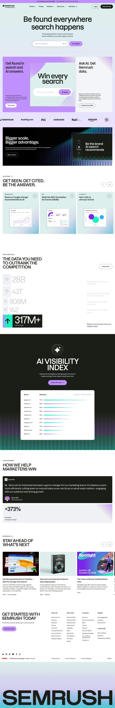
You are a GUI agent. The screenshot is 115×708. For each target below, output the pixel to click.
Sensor (69, 641)
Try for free (11, 105)
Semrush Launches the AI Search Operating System (54, 580)
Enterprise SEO (71, 620)
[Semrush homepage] (8, 6)
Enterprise (71, 6)
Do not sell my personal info (86, 636)
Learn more (106, 266)
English (109, 658)
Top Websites (71, 636)
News (84, 622)
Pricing (41, 6)
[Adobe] (4, 658)
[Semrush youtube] (13, 654)
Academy (100, 620)
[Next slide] (109, 184)
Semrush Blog (102, 633)
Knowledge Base (103, 617)
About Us (85, 617)
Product (31, 6)
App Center (70, 633)
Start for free (107, 6)
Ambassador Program (104, 638)
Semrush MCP (71, 617)
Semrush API (101, 622)
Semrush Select (87, 630)
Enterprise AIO (71, 622)
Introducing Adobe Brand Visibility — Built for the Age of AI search (18, 580)
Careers (84, 625)
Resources (60, 6)
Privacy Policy (55, 658)
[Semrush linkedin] (3, 654)
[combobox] (48, 43)
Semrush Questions (88, 620)
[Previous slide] (103, 184)
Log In (96, 6)
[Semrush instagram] (6, 654)
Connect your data (87, 105)
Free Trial (54, 628)
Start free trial (9, 629)
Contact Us (85, 640)
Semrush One (55, 617)
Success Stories (56, 633)
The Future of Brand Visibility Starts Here (92, 580)
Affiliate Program (56, 638)
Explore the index (56, 382)
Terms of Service (70, 658)
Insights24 (70, 628)
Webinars (100, 635)
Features (54, 620)
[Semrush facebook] (16, 654)
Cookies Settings (86, 658)
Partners (84, 628)
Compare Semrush (57, 630)
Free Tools (70, 638)
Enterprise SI (70, 625)
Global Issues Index (88, 633)
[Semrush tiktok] (9, 654)
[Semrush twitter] (19, 654)
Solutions (50, 6)
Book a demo (11, 155)
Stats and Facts (56, 636)
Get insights (76, 43)
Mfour (68, 630)
